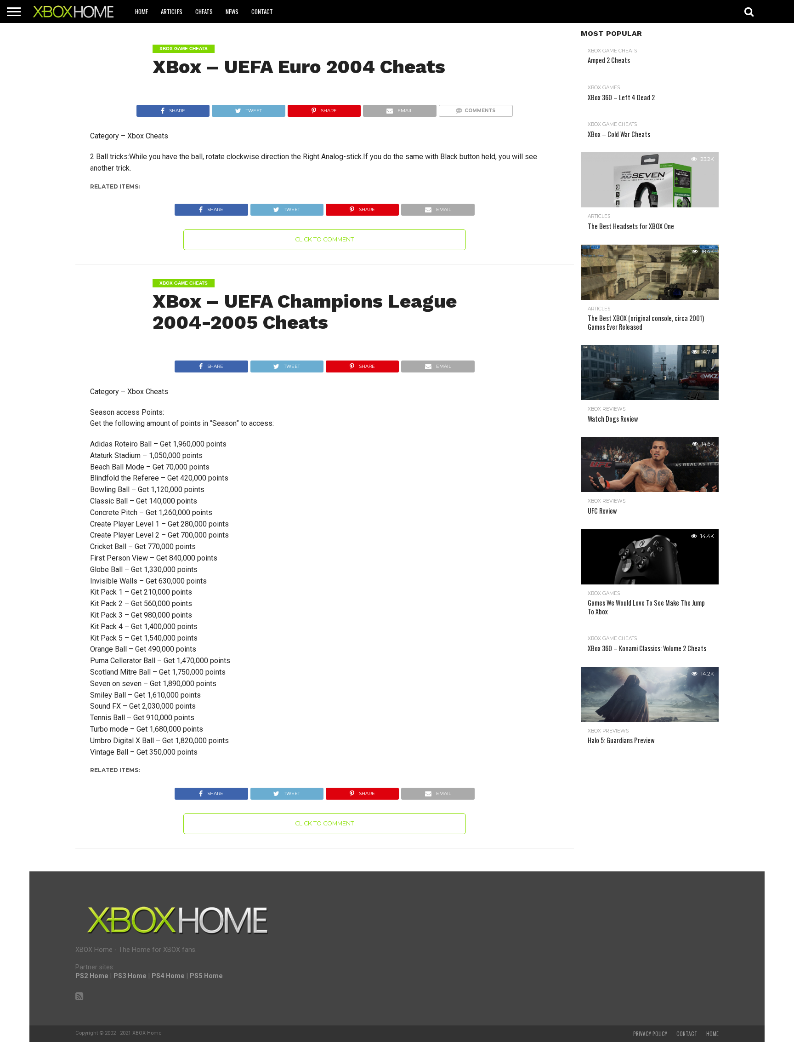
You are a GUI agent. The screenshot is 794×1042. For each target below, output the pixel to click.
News (232, 11)
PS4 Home (168, 976)
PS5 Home (206, 976)
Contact (262, 11)
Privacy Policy (650, 1033)
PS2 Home (91, 976)
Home (141, 11)
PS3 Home (130, 976)
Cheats (204, 11)
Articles (171, 11)
